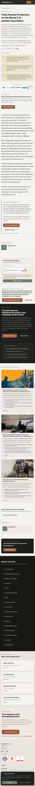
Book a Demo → (4, 748)
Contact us (3, 747)
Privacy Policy (5, 779)
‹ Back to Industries (5, 8)
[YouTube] (7, 751)
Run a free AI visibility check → (12, 300)
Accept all (9, 782)
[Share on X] (14, 48)
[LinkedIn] (2, 751)
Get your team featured (11, 225)
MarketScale (22, 40)
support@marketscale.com (9, 278)
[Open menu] (33, 2)
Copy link (9, 48)
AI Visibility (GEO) (26, 42)
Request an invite (8, 107)
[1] (19, 182)
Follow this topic (17, 281)
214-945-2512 (25, 276)
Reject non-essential (25, 782)
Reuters (26, 136)
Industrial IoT (6, 11)
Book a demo (29, 300)
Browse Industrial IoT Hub (10, 515)
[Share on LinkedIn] (17, 48)
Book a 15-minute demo (11, 732)
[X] (4, 751)
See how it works (10, 230)
